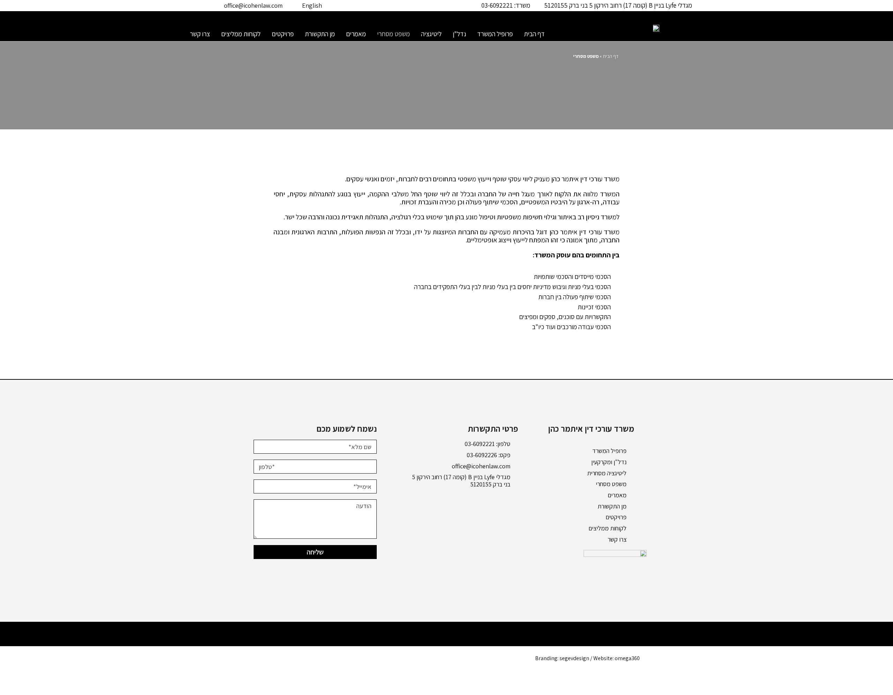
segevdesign (574, 658)
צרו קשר (200, 34)
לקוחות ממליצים (241, 34)
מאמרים (356, 34)
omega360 (627, 658)
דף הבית (534, 34)
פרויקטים (283, 34)
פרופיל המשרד (495, 34)
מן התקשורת (320, 34)
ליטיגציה (431, 34)
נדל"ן (459, 34)
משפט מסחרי (393, 34)
